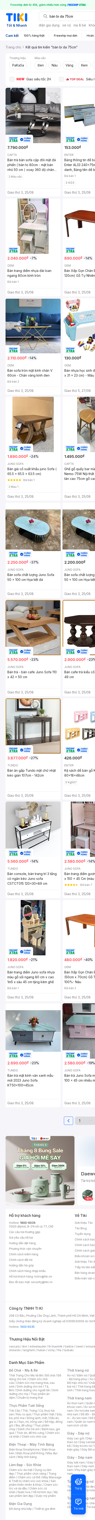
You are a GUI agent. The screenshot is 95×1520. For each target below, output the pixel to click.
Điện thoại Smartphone (24, 1449)
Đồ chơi (50, 1375)
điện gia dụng (49, 25)
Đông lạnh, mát (37, 1418)
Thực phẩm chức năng (31, 1473)
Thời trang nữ (78, 1370)
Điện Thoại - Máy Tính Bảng (31, 1444)
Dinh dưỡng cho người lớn (33, 1390)
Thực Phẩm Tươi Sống (26, 1405)
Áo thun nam (75, 1403)
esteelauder (38, 1346)
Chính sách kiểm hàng (23, 1254)
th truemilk (55, 1346)
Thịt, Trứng (29, 1410)
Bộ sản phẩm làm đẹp (33, 1494)
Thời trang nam (79, 1398)
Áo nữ (71, 1375)
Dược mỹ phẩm (46, 1496)
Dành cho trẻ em (29, 1429)
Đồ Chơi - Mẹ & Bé (23, 1370)
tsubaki (69, 1350)
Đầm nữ (82, 1375)
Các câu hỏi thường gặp (24, 1232)
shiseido (15, 1350)
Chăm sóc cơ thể (29, 1477)
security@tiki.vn (42, 1282)
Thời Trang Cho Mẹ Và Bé (26, 1375)
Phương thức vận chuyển (25, 1248)
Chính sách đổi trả (21, 1260)
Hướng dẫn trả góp (21, 1265)
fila (59, 1350)
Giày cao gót (75, 1438)
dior (24, 1346)
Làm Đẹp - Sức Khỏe (25, 1465)
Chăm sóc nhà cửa (34, 1436)
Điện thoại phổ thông (30, 1453)
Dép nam (88, 1466)
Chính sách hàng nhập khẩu (27, 1271)
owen (79, 1346)
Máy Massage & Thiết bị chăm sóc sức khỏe (35, 1479)
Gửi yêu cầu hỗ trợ (21, 1237)
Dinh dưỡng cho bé (29, 1386)
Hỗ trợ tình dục (42, 1492)
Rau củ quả (23, 1414)
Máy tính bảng (27, 1457)
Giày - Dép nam (79, 1457)
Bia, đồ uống (24, 1425)
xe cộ (66, 25)
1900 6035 (27, 1326)
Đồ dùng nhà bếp (20, 1509)
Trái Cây (14, 1410)
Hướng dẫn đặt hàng (22, 1243)
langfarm (29, 1350)
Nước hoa (24, 1492)
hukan (41, 1350)
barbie (69, 1346)
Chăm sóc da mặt (21, 1470)
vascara (14, 1346)
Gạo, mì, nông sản (30, 1421)
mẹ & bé (80, 25)
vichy (51, 1350)
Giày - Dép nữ (78, 1433)
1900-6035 (28, 1222)
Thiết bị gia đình (44, 1509)
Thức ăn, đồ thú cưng (30, 1433)
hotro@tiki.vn (43, 1276)
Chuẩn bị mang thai (30, 1397)
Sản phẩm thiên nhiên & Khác (32, 1482)
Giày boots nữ (82, 1446)
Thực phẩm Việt (43, 1414)
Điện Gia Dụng (20, 1504)
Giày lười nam (76, 1462)
